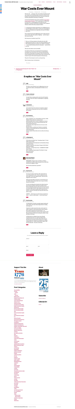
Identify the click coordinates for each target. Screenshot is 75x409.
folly (15, 311)
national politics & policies (19, 343)
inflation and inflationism (19, 325)
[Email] (1, 8)
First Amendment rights (18, 310)
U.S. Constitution (17, 391)
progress (16, 357)
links (15, 334)
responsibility (16, 366)
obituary (15, 346)
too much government (18, 389)
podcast (16, 295)
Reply (27, 101)
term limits (16, 383)
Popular (15, 353)
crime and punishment (18, 300)
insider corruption (17, 327)
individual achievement (18, 323)
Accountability (17, 290)
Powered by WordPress (32, 406)
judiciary (16, 331)
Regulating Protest (17, 361)
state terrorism (17, 377)
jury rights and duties (18, 333)
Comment (27, 238)
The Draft (16, 384)
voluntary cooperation (18, 397)
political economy (17, 352)
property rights (17, 358)
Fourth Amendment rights (19, 312)
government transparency (19, 319)
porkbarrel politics (17, 354)
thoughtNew (16, 387)
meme (15, 339)
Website (27, 250)
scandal (15, 368)
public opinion (16, 360)
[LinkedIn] (1, 9)
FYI (14, 316)
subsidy (15, 379)
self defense (16, 372)
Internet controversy (18, 330)
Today (15, 388)
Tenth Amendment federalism (20, 381)
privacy (15, 356)
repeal (15, 364)
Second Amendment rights (19, 371)
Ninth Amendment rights (19, 345)
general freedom (17, 318)
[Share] (1, 12)
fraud (15, 314)
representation (17, 365)
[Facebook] (1, 5)
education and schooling (19, 304)
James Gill (40, 304)
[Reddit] (1, 11)
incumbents (16, 322)
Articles (15, 291)
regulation (16, 362)
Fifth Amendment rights (18, 308)
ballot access (16, 296)
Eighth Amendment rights (19, 306)
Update (15, 392)
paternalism (16, 349)
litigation (16, 335)
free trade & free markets (19, 315)
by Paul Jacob (17, 395)
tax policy (16, 380)
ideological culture (17, 320)
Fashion (16, 292)
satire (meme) (17, 396)
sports (15, 376)
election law (16, 307)
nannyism (16, 342)
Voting (15, 399)
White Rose (16, 400)
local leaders (16, 337)
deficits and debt (17, 303)
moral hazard (16, 341)
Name (27, 246)
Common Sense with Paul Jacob (11, 1)
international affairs (18, 329)
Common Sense (17, 299)
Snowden (16, 373)
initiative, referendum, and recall (20, 326)
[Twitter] (1, 6)
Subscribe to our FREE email (42, 298)
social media (16, 375)
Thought (15, 385)
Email (39, 246)
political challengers (18, 350)
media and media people (19, 338)
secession (16, 369)
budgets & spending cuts (19, 297)
